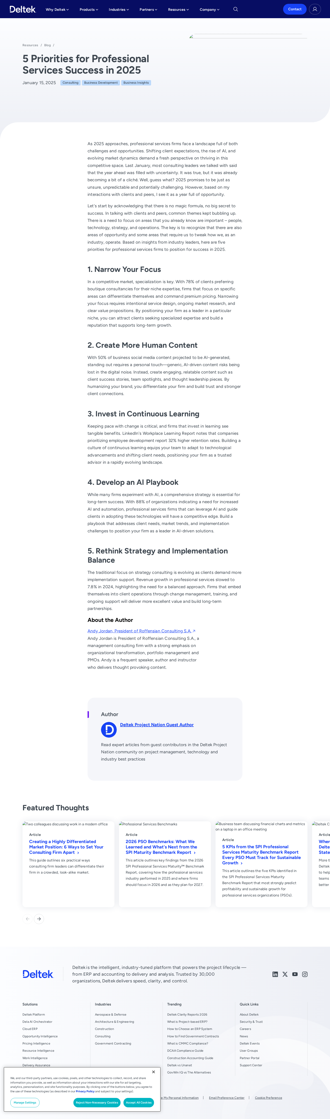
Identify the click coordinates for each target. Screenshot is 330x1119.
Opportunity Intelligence (40, 1036)
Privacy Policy (85, 1091)
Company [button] (210, 10)
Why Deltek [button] (57, 10)
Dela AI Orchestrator (37, 1021)
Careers (245, 1029)
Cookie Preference (268, 1097)
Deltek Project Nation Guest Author (157, 724)
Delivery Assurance (36, 1065)
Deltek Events (250, 1043)
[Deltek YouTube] (295, 974)
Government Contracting (113, 1043)
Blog (47, 45)
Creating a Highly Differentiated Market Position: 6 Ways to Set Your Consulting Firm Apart (66, 847)
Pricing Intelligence (36, 1043)
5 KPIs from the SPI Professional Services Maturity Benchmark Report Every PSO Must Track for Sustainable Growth (261, 854)
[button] (39, 919)
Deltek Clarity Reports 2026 (187, 1014)
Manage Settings (25, 1102)
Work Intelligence (35, 1058)
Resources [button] (178, 10)
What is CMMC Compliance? (187, 1043)
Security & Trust (251, 1021)
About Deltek (249, 1014)
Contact (294, 9)
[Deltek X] (285, 974)
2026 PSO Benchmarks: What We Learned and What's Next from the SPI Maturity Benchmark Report (161, 847)
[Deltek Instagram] (305, 974)
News (244, 1036)
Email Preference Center (226, 1097)
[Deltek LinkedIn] (275, 974)
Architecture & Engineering (114, 1021)
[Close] (153, 1072)
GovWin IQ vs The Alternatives (189, 1072)
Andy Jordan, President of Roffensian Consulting (139, 631)
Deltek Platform (33, 1014)
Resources (30, 45)
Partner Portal (250, 1058)
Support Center (251, 1065)
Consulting (70, 82)
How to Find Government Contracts (193, 1036)
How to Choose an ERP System (189, 1029)
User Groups (249, 1050)
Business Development (101, 82)
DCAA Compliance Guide (185, 1050)
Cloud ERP (29, 1029)
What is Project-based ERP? (187, 1021)
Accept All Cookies (139, 1102)
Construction (104, 1029)
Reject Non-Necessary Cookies (97, 1102)
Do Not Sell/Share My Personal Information (168, 1097)
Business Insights (136, 82)
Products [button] (89, 10)
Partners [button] (148, 10)
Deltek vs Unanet (179, 1065)
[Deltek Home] (23, 9)
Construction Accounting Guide (190, 1058)
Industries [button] (119, 10)
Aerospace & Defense (111, 1014)
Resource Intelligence (38, 1050)
